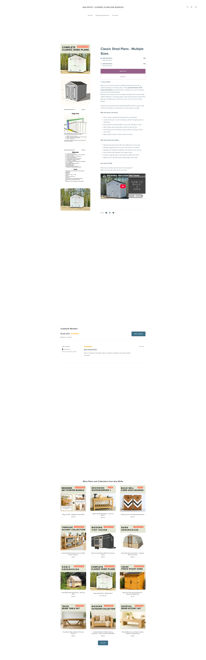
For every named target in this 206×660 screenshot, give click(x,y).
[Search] (187, 7)
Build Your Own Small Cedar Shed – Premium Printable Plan (133, 593)
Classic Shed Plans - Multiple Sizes (103, 593)
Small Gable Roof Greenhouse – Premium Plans (73, 593)
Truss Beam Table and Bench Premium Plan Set (73, 632)
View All (103, 643)
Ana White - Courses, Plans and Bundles (103, 7)
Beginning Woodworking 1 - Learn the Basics (103, 514)
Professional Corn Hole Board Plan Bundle (132, 514)
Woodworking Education (102, 15)
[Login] (191, 7)
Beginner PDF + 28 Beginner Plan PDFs (73, 514)
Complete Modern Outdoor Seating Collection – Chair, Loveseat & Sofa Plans (103, 632)
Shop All (90, 15)
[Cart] (196, 7)
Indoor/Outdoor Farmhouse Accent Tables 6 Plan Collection (73, 553)
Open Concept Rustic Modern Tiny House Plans (103, 553)
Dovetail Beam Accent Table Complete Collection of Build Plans (133, 632)
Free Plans (115, 15)
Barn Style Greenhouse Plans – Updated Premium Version (132, 553)
